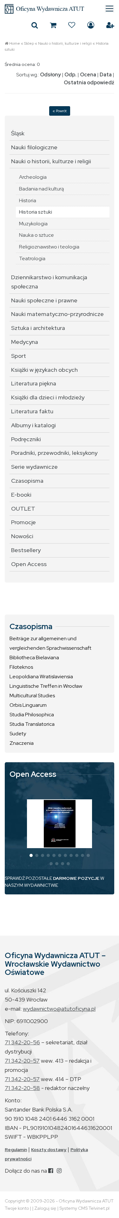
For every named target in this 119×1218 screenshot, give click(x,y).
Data (106, 74)
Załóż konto (110, 25)
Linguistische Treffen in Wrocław (46, 686)
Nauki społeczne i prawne (44, 300)
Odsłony (50, 74)
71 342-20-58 (22, 1088)
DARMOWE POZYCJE (76, 878)
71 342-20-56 (22, 1042)
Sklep (29, 43)
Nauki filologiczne (34, 147)
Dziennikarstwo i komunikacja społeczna (49, 282)
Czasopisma (27, 480)
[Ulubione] (71, 25)
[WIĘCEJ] (59, 823)
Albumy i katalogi (33, 425)
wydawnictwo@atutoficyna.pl (59, 1008)
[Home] (59, 9)
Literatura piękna (33, 383)
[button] (31, 855)
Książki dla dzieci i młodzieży (47, 397)
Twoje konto (17, 1208)
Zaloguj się (90, 25)
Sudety (18, 733)
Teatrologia (32, 258)
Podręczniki (26, 439)
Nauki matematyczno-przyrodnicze (57, 314)
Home (14, 43)
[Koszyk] (53, 25)
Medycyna (24, 341)
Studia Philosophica (32, 714)
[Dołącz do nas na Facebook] (50, 1170)
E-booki (21, 494)
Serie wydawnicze (34, 466)
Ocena (88, 74)
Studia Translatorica (32, 724)
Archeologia (33, 177)
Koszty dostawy (48, 1149)
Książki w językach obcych (44, 369)
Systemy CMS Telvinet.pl (84, 1208)
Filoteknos (21, 667)
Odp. (70, 74)
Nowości (22, 536)
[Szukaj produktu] (34, 25)
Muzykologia (33, 223)
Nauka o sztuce (36, 235)
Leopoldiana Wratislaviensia (41, 676)
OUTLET (23, 508)
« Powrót (60, 110)
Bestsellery (26, 550)
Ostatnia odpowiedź (89, 82)
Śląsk (17, 133)
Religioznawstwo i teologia (49, 246)
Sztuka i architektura (38, 328)
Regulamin (16, 1149)
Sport (18, 355)
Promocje (23, 522)
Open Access (29, 564)
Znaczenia (22, 743)
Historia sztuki (35, 212)
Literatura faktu (32, 411)
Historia (27, 200)
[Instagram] (59, 1170)
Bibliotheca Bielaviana (34, 657)
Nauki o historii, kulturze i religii (65, 43)
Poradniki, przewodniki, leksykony (54, 452)
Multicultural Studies (32, 695)
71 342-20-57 (22, 1060)
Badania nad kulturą (41, 188)
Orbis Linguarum (28, 705)
